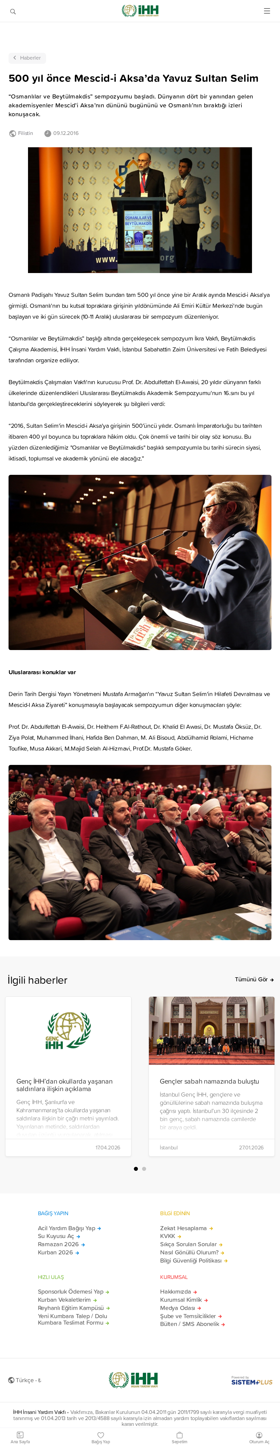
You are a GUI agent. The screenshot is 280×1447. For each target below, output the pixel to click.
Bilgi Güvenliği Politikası (191, 1260)
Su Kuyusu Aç (56, 1236)
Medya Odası (177, 1308)
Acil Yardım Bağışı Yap (66, 1228)
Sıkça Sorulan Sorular (188, 1244)
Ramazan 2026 (58, 1244)
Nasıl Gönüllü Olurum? (189, 1252)
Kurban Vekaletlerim (64, 1299)
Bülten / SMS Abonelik (189, 1324)
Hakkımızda (175, 1291)
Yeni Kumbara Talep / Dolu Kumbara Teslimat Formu (72, 1319)
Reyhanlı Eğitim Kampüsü (71, 1308)
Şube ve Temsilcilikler (188, 1316)
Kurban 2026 (55, 1252)
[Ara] (12, 10)
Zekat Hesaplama (183, 1228)
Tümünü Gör (251, 979)
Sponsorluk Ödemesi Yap (70, 1291)
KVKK (167, 1236)
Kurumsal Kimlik (181, 1299)
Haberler (30, 57)
